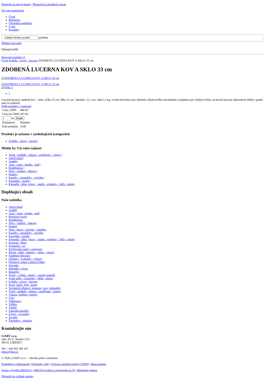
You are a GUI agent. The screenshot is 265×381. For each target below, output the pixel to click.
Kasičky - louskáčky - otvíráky (26, 177)
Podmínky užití (40, 364)
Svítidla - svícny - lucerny (23, 60)
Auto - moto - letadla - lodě (24, 164)
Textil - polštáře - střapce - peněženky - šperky (35, 154)
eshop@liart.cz (9, 351)
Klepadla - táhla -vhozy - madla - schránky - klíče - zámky (42, 184)
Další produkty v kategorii (16, 106)
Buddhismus (16, 167)
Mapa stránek (98, 364)
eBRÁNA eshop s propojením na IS (54, 370)
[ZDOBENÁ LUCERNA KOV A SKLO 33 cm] (30, 78)
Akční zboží (16, 158)
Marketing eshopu (87, 370)
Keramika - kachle (19, 180)
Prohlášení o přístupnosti (15, 364)
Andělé (13, 161)
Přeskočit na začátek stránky (17, 376)
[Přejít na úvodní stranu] (12, 10)
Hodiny (13, 174)
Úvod (4, 60)
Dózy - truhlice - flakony (23, 171)
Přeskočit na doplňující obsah (49, 4)
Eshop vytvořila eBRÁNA (16, 370)
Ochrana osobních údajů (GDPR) (70, 364)
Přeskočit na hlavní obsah (15, 4)
